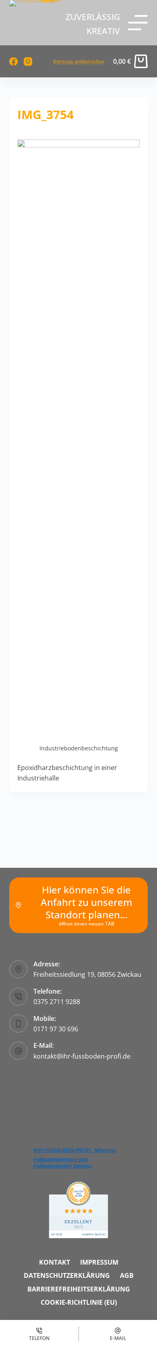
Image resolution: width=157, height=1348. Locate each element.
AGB (127, 1275)
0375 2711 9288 (56, 1001)
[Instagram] (28, 61)
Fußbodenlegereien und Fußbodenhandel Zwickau (63, 1163)
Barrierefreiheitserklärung (78, 1289)
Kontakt (54, 1262)
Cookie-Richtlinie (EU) (79, 1302)
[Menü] (138, 22)
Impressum (99, 1262)
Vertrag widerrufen (79, 61)
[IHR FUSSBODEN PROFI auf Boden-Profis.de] (78, 1209)
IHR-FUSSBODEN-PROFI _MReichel (75, 1150)
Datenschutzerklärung (67, 1275)
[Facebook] (13, 61)
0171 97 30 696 (55, 1029)
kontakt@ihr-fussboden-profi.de (81, 1056)
